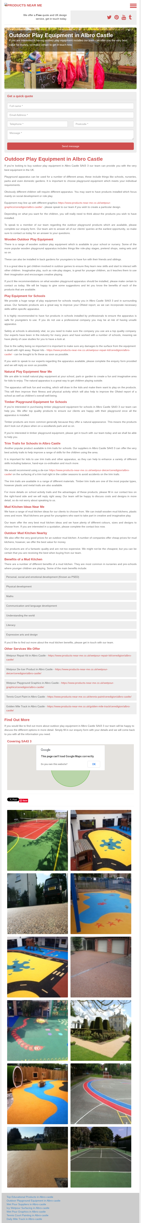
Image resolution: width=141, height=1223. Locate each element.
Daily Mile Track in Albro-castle (24, 1218)
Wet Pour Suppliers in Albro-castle (26, 1204)
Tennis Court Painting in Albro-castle (27, 1215)
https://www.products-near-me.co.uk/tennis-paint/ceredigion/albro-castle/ (89, 696)
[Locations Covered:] (6, 5)
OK (94, 764)
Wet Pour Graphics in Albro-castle (26, 1211)
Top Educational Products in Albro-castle (30, 1196)
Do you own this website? (54, 764)
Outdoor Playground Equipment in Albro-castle (33, 1200)
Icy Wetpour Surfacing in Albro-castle (28, 1207)
